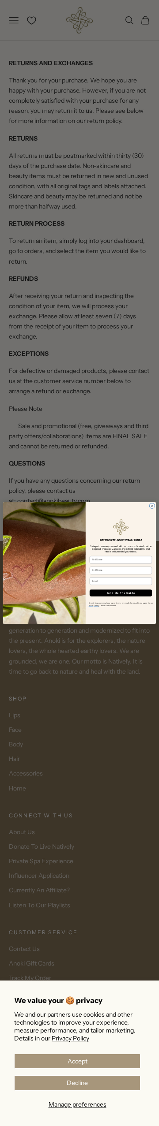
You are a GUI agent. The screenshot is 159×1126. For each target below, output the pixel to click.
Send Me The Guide (120, 593)
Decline (77, 1083)
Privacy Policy (70, 1038)
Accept (77, 1061)
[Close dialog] (152, 505)
